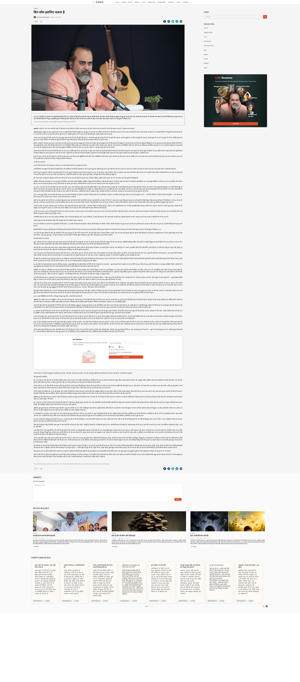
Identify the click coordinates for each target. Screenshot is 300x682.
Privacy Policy (113, 353)
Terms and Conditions (127, 352)
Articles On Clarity (41, 508)
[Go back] (94, 2)
